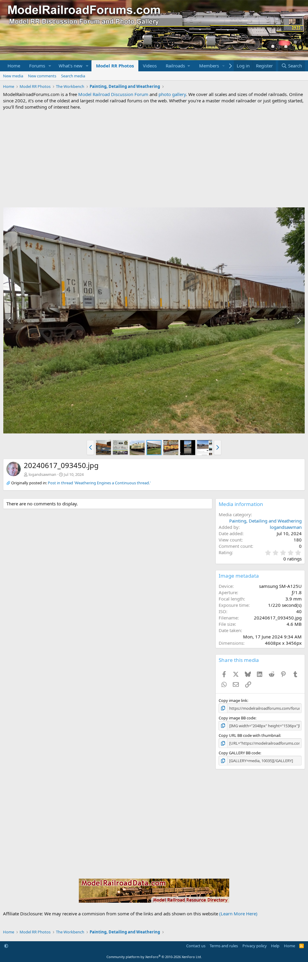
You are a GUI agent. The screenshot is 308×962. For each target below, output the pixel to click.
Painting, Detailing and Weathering (265, 521)
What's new (70, 66)
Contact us (195, 945)
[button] (50, 65)
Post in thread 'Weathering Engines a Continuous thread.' (99, 483)
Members (209, 66)
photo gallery (172, 94)
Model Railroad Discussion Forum (113, 94)
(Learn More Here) (238, 914)
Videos (150, 66)
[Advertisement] (154, 158)
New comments (42, 76)
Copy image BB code (237, 718)
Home (14, 66)
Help (275, 945)
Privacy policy (254, 945)
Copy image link (233, 700)
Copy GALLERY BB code (239, 753)
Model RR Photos (115, 66)
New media (13, 76)
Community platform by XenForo (154, 956)
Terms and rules (224, 945)
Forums (37, 66)
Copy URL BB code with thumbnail (249, 735)
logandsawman (42, 474)
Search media (73, 76)
